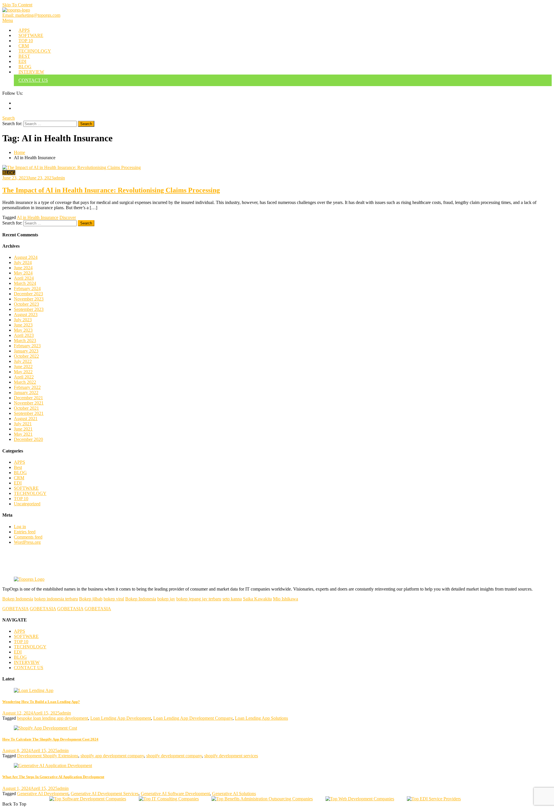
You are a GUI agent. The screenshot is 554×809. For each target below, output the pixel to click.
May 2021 (23, 434)
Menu (7, 20)
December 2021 (28, 397)
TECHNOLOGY (34, 51)
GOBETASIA (15, 608)
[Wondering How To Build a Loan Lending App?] (277, 690)
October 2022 (26, 356)
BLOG (24, 66)
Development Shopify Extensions (47, 755)
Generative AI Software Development (175, 793)
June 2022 (23, 366)
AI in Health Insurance (37, 217)
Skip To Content (17, 4)
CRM (23, 45)
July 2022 (23, 361)
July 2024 (23, 262)
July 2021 (23, 423)
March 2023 (25, 340)
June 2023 (23, 324)
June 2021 (23, 428)
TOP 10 (25, 40)
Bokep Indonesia (17, 598)
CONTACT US (33, 80)
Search (8, 118)
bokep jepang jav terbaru (198, 598)
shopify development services (231, 755)
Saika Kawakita (257, 598)
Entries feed (24, 531)
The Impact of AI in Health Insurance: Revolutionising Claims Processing (111, 190)
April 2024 (24, 278)
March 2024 (25, 283)
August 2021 (26, 418)
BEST (24, 56)
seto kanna (232, 598)
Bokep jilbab (90, 598)
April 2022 (24, 376)
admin (59, 177)
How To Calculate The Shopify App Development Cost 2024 (50, 739)
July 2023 (23, 319)
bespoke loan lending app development (52, 718)
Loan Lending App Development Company (193, 718)
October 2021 (26, 408)
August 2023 (26, 314)
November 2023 (29, 298)
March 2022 (25, 382)
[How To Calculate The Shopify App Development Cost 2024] (277, 728)
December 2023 (28, 293)
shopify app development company (112, 755)
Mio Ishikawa (285, 598)
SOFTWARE (30, 35)
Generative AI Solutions (234, 793)
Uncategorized (27, 503)
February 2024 (27, 288)
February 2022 (27, 387)
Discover (67, 217)
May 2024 (23, 272)
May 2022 (23, 371)
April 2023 (24, 335)
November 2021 (29, 402)
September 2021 (29, 413)
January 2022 (26, 392)
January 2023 (26, 350)
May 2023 (23, 330)
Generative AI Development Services (104, 793)
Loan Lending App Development (120, 718)
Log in (20, 526)
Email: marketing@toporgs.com (31, 15)
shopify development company (174, 755)
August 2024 (26, 257)
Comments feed (28, 537)
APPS (24, 30)
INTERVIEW (31, 71)
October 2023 (26, 304)
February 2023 (27, 345)
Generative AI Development (42, 793)
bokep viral (114, 598)
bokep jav (166, 598)
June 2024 (23, 267)
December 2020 (28, 439)
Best (18, 467)
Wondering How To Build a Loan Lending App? (41, 701)
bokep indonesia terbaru (56, 598)
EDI (22, 61)
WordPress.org (27, 542)
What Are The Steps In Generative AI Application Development (53, 777)
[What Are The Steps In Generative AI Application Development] (277, 765)
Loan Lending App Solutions (261, 718)
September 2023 (29, 309)
